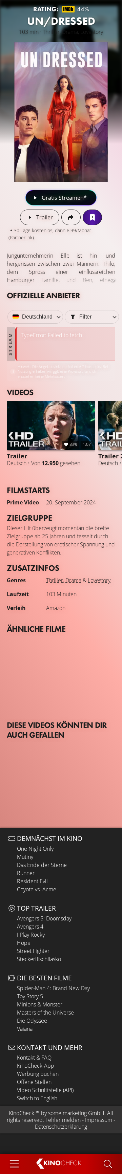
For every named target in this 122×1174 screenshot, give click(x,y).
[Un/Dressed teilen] (71, 217)
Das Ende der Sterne (42, 865)
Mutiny (25, 856)
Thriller (54, 580)
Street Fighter (33, 951)
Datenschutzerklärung (61, 1126)
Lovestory (99, 580)
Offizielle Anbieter (43, 295)
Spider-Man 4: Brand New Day (53, 988)
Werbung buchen (38, 1073)
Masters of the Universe (45, 1012)
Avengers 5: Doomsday (44, 918)
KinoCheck (21, 1113)
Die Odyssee (32, 1020)
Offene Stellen (34, 1082)
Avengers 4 (30, 926)
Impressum (98, 1120)
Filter (85, 317)
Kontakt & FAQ (34, 1057)
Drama (73, 580)
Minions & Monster (39, 1004)
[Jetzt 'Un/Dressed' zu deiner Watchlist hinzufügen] (92, 217)
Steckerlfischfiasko (39, 959)
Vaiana (25, 1028)
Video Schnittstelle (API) (45, 1090)
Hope (23, 942)
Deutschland (37, 317)
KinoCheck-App (35, 1065)
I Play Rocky (31, 934)
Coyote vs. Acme (36, 889)
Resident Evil (32, 881)
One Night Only (35, 848)
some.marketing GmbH (76, 1113)
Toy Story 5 (30, 996)
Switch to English (37, 1098)
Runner (26, 873)
